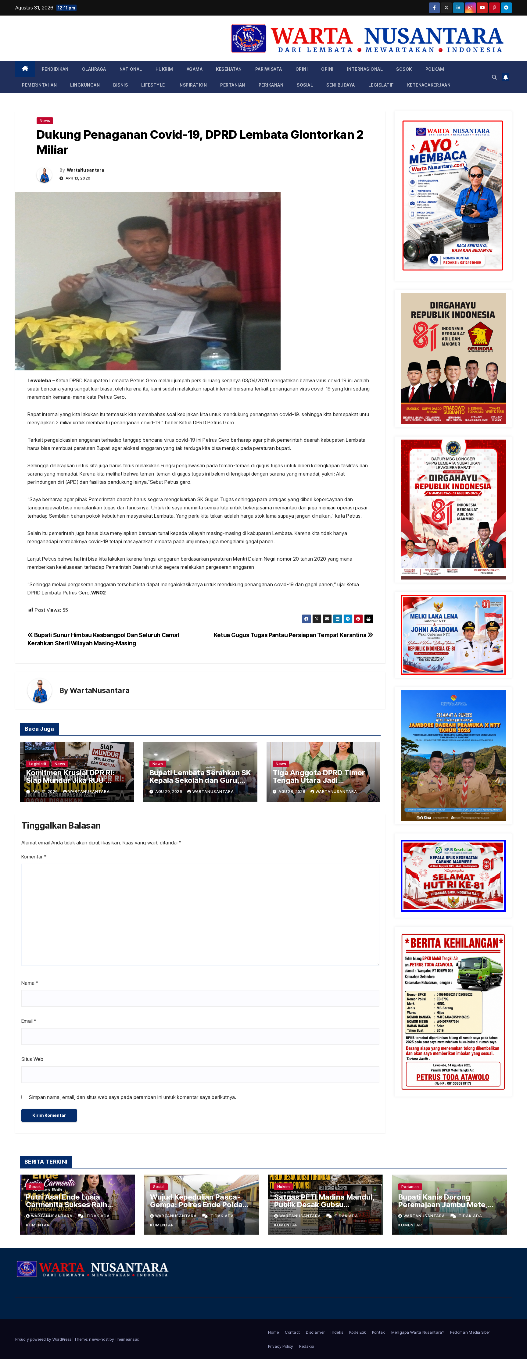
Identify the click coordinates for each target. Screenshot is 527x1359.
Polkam (434, 69)
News (45, 120)
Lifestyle (153, 84)
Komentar (33, 857)
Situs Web (32, 1059)
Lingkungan (85, 84)
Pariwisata (268, 69)
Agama (195, 69)
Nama (29, 983)
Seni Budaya (340, 84)
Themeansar (126, 1339)
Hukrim (164, 69)
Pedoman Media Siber (470, 1332)
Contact (292, 1332)
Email (28, 1021)
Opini (302, 69)
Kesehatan (229, 69)
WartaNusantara (85, 170)
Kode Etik (357, 1332)
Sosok (404, 69)
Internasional (365, 69)
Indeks (337, 1332)
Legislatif (381, 84)
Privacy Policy (280, 1346)
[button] (494, 77)
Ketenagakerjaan (429, 84)
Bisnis (120, 84)
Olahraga (94, 69)
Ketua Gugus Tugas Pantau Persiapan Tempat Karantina (290, 635)
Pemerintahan (39, 84)
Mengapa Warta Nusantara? (417, 1332)
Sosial (305, 84)
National (131, 69)
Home (273, 1332)
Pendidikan (55, 69)
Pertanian (232, 84)
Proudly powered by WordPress (44, 1339)
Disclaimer (315, 1332)
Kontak (378, 1332)
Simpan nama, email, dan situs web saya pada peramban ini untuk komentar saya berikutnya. (132, 1097)
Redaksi (306, 1346)
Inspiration (192, 84)
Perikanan (271, 84)
